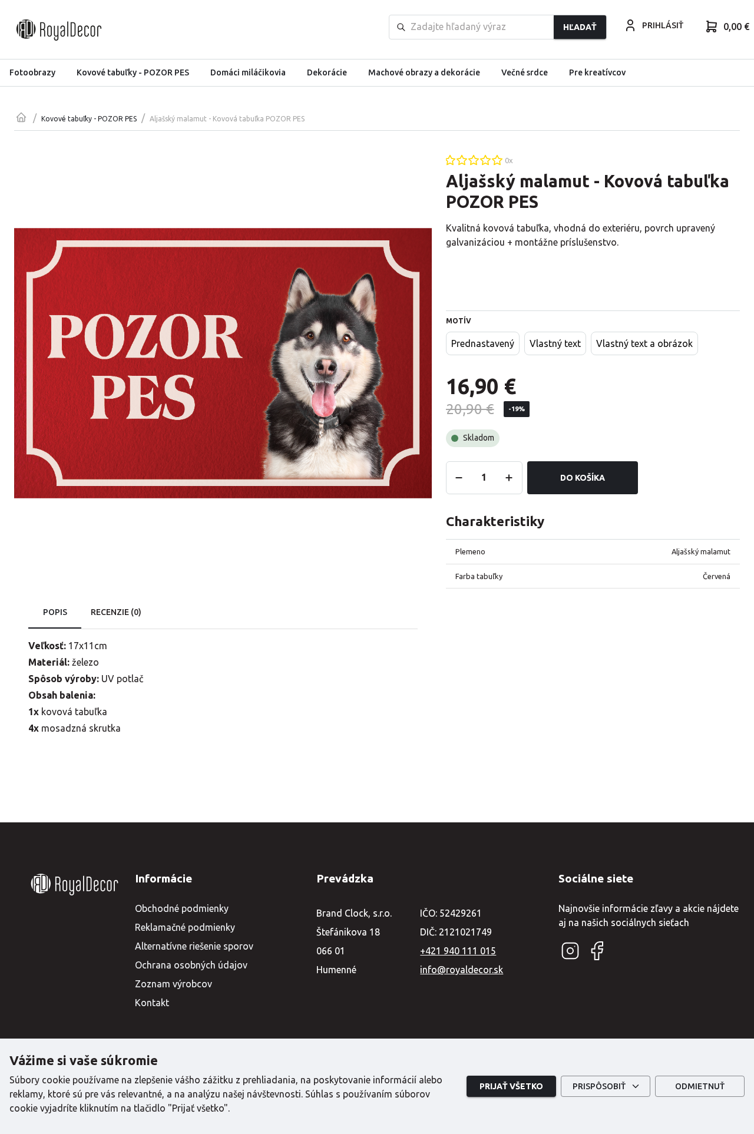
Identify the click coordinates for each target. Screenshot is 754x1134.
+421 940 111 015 (458, 950)
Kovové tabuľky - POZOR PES (89, 119)
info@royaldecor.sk (461, 969)
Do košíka (582, 477)
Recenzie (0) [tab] (116, 612)
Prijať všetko (511, 1086)
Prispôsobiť (599, 1086)
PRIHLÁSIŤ (662, 25)
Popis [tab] (55, 612)
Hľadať (580, 27)
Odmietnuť (700, 1086)
